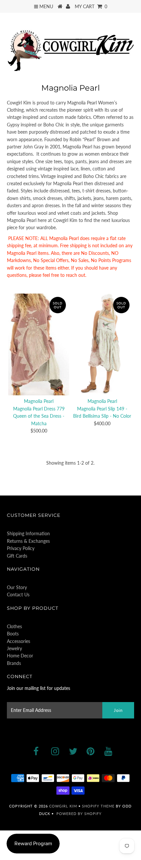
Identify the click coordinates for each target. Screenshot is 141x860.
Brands (14, 663)
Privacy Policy (20, 548)
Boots (13, 633)
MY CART (91, 6)
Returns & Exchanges (28, 541)
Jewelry (14, 648)
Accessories (18, 641)
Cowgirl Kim (63, 806)
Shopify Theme (98, 806)
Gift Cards (17, 556)
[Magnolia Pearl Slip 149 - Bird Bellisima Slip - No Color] (102, 344)
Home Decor (20, 655)
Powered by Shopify (79, 813)
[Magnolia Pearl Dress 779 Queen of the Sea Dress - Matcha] (38, 344)
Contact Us (18, 594)
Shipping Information (28, 533)
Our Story (17, 587)
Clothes (14, 626)
